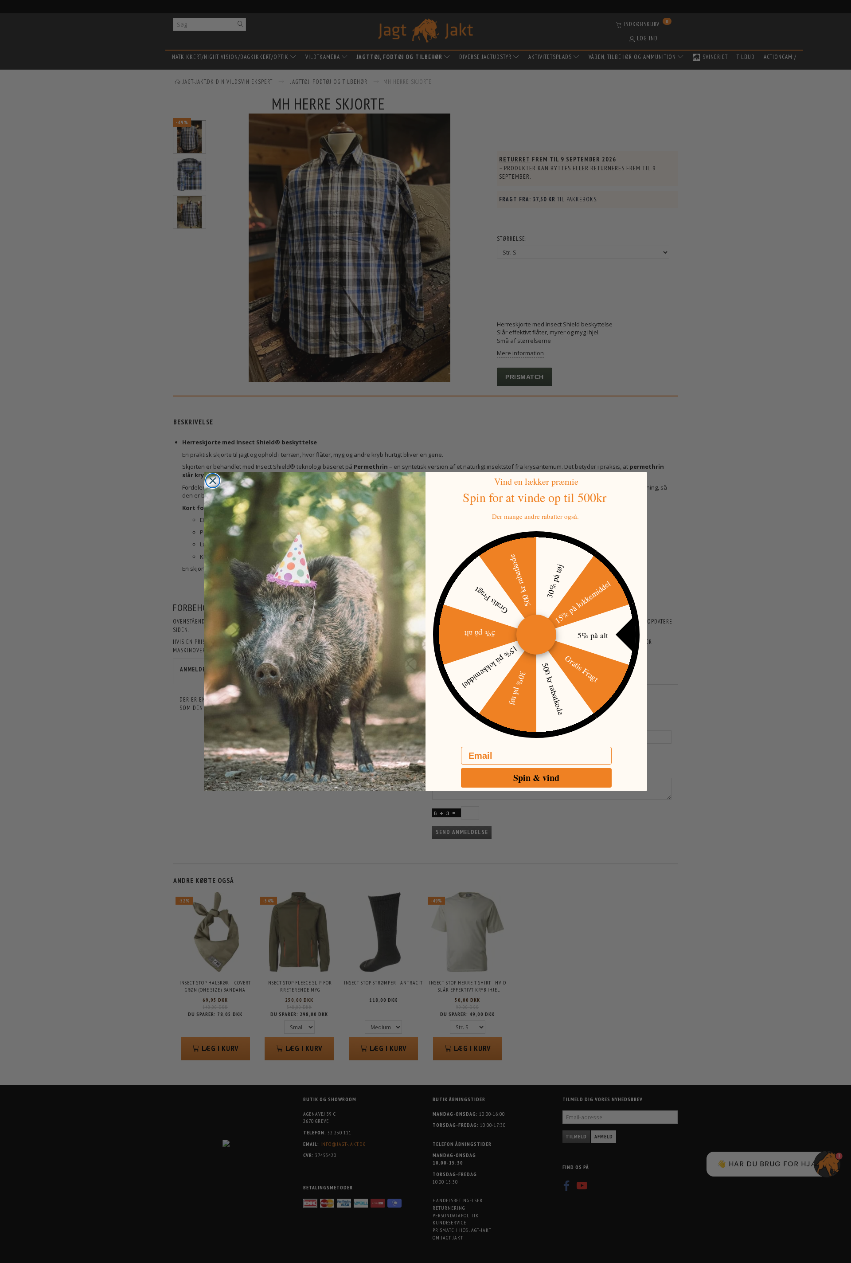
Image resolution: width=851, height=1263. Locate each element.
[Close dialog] (213, 481)
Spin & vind (536, 777)
